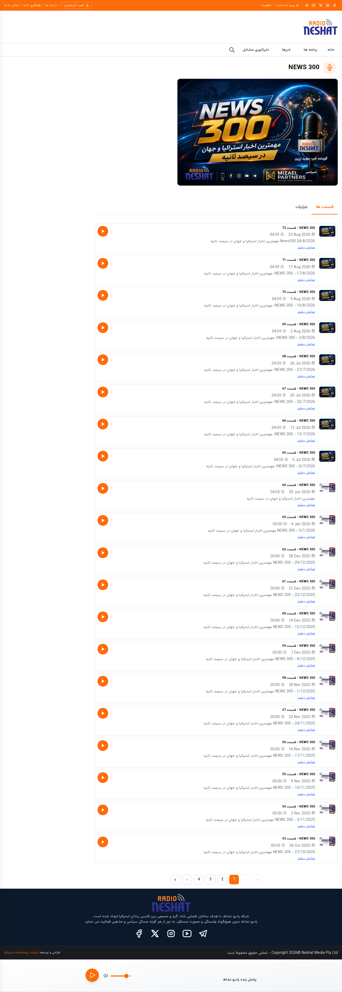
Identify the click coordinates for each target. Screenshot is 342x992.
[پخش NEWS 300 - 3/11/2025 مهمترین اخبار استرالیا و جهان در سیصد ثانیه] (103, 810)
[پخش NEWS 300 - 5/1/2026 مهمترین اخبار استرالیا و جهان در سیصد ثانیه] (103, 520)
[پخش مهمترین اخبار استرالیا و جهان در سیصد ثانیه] (103, 488)
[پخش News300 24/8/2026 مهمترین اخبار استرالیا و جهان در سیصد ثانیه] (103, 231)
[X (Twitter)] (155, 933)
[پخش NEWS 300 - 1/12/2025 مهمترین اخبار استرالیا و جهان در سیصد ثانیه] (103, 681)
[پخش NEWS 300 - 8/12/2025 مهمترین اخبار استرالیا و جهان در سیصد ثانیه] (103, 649)
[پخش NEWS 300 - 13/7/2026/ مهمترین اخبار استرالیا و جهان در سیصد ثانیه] (103, 424)
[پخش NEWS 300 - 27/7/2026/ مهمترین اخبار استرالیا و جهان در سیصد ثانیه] (103, 359)
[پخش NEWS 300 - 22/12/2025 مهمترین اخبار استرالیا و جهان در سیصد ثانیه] (103, 584)
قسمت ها (324, 207)
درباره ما (51, 5)
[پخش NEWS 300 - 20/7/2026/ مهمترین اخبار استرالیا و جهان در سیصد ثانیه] (103, 392)
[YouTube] (313, 5)
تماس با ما (11, 5)
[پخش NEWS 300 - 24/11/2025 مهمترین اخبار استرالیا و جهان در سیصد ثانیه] (103, 713)
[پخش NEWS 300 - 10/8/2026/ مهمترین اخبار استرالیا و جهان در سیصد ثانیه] (103, 295)
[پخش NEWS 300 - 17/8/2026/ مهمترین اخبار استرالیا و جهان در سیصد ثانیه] (103, 263)
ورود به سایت (285, 5)
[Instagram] (327, 5)
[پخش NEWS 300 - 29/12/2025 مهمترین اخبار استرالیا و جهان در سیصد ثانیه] (103, 552)
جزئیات (302, 207)
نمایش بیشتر (306, 247)
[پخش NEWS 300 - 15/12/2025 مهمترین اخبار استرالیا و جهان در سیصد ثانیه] (103, 616)
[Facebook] (334, 5)
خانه (331, 50)
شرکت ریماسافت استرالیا (21, 952)
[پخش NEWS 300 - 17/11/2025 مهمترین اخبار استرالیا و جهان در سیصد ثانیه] (103, 745)
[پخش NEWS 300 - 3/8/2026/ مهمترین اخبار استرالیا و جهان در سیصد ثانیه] (103, 327)
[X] (320, 5)
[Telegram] (307, 5)
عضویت (266, 5)
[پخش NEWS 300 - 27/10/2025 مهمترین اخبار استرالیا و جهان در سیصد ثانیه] (103, 842)
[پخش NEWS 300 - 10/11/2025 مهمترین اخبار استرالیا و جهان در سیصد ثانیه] (103, 777)
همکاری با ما (32, 5)
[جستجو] (232, 50)
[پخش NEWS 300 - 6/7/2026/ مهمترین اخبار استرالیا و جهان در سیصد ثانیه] (103, 456)
